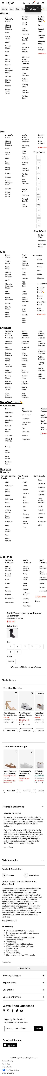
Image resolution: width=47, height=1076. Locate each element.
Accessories (9, 602)
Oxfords (8, 177)
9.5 (38, 184)
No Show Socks (8, 463)
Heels (7, 55)
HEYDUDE (41, 491)
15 (39, 226)
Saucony (26, 514)
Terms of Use (6, 1064)
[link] (10, 716)
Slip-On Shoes (8, 81)
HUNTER (41, 495)
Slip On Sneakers (41, 369)
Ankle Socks (7, 451)
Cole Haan (9, 499)
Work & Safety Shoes (7, 91)
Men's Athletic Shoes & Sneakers (25, 138)
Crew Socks (7, 457)
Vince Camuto (8, 539)
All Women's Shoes (9, 19)
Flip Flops (25, 34)
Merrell (40, 510)
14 (39, 220)
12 (39, 210)
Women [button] (4, 9)
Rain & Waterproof (9, 298)
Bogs (40, 480)
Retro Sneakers (8, 371)
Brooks (25, 489)
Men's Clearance (27, 561)
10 (39, 189)
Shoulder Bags (8, 430)
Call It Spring (7, 490)
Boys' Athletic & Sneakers (41, 343)
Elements (41, 487)
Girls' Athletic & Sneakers (41, 351)
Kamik (40, 506)
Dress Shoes (7, 163)
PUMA (25, 510)
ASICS (25, 486)
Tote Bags (8, 435)
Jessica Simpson (8, 511)
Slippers (8, 86)
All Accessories (27, 409)
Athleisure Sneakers (25, 68)
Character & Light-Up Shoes (9, 286)
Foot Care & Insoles (26, 423)
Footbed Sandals (25, 39)
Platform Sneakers (8, 365)
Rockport (41, 514)
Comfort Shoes (8, 47)
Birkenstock (9, 486)
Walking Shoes (25, 97)
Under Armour (25, 522)
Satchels (8, 426)
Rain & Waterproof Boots (9, 70)
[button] (16, 693)
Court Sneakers (25, 74)
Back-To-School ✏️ (37, 9)
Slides (24, 43)
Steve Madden (8, 530)
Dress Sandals (25, 29)
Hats (23, 428)
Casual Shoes (7, 37)
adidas (25, 482)
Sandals (8, 76)
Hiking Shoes (7, 60)
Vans (24, 527)
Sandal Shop (41, 30)
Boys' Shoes (24, 256)
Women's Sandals (25, 17)
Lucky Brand (7, 517)
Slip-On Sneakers (25, 91)
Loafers (7, 65)
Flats (7, 51)
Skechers (26, 517)
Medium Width (41, 236)
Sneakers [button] (25, 9)
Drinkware (25, 418)
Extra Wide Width (42, 245)
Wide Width (42, 241)
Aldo (7, 482)
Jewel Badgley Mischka (41, 500)
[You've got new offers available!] (33, 3)
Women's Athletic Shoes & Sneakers (25, 60)
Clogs (7, 42)
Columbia (41, 483)
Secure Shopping (7, 1067)
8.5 (38, 173)
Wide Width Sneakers (25, 181)
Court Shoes (24, 152)
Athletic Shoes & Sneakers (8, 27)
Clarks (7, 495)
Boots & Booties (8, 575)
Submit (38, 1028)
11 (38, 199)
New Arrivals (41, 48)
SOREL (40, 517)
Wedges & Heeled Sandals (25, 49)
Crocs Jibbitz (26, 415)
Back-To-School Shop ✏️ (41, 19)
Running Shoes (25, 85)
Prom (40, 25)
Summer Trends (41, 36)
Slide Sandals (25, 206)
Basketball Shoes (26, 146)
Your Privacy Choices (12, 1070)
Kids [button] (17, 9)
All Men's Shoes (9, 136)
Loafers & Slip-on (26, 594)
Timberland (42, 521)
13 (39, 215)
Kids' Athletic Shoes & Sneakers (41, 334)
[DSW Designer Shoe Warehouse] (10, 3)
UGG (40, 525)
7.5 (39, 162)
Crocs (7, 503)
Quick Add (11, 730)
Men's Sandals (25, 190)
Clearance (42, 53)
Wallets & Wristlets (8, 440)
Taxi (6, 535)
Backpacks (9, 412)
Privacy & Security (7, 1061)
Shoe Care (25, 432)
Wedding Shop (41, 42)
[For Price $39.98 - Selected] (12, 633)
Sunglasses (26, 439)
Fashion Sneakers (25, 80)
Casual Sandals (25, 24)
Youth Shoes (7, 268)
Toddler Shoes (7, 262)
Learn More (8, 847)
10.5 (38, 194)
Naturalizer (9, 522)
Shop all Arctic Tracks (15, 618)
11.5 (38, 205)
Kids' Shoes (7, 256)
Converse (26, 493)
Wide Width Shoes (7, 314)
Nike (24, 506)
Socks (7, 446)
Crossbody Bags (9, 421)
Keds (24, 497)
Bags (7, 408)
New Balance (26, 502)
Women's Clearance (9, 561)
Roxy (7, 525)
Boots (7, 33)
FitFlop (7, 506)
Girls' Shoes (24, 292)
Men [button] (11, 9)
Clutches (8, 416)
